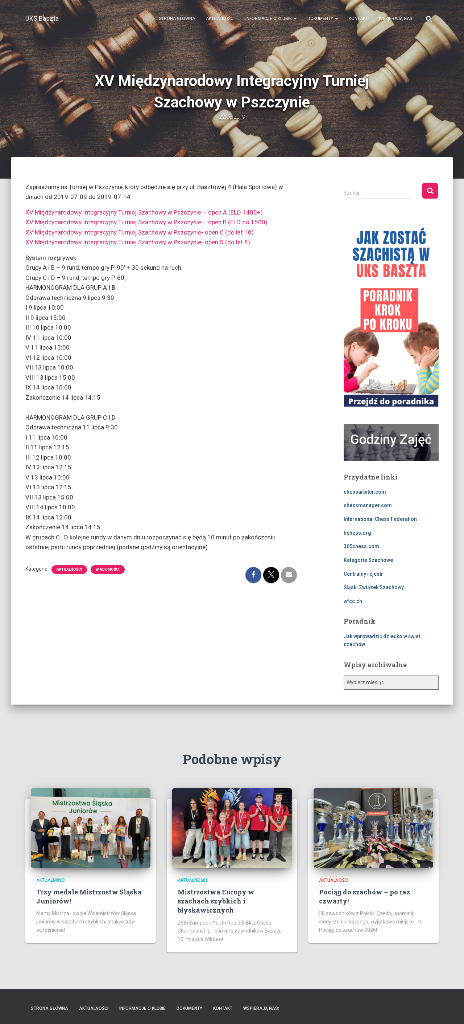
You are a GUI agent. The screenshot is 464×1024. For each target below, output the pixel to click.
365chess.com (361, 546)
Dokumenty (320, 18)
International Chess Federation (380, 519)
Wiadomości (108, 569)
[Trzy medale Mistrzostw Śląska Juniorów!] (90, 827)
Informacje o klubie (269, 18)
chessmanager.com (368, 505)
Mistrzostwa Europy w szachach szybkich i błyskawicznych (216, 901)
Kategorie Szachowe (368, 560)
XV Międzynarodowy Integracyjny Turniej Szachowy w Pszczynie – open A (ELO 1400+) (144, 212)
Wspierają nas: (396, 18)
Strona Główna (177, 18)
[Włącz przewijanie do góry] (449, 1009)
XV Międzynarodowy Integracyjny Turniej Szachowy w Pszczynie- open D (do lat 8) (138, 242)
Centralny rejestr (363, 574)
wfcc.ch (353, 601)
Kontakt (358, 18)
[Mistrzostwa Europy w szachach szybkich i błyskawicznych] (232, 827)
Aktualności (220, 18)
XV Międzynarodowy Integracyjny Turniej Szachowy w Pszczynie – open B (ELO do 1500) (146, 222)
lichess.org (357, 533)
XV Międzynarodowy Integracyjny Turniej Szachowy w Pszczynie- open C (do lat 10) (140, 232)
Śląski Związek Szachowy (374, 587)
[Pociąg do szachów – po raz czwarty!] (373, 827)
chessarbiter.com (365, 492)
